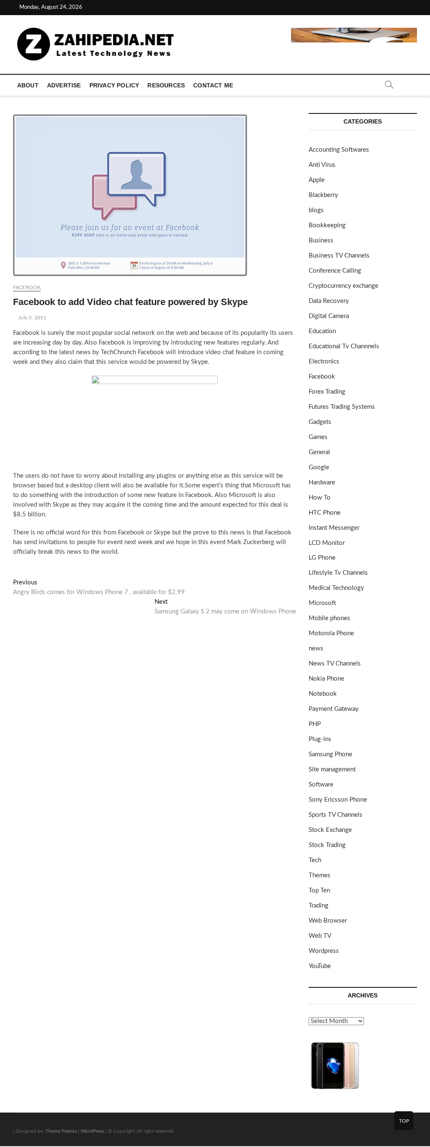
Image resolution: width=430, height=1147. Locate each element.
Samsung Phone (330, 754)
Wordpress (324, 951)
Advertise (64, 85)
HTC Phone (325, 513)
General (319, 452)
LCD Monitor (327, 543)
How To (319, 498)
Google (319, 467)
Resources (166, 85)
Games (318, 437)
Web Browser (328, 921)
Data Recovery (329, 301)
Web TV (320, 936)
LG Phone (322, 558)
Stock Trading (327, 845)
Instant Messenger (334, 528)
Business (321, 240)
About (28, 85)
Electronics (324, 361)
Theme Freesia (61, 1131)
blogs (316, 210)
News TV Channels (335, 663)
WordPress (92, 1131)
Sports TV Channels (335, 815)
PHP (315, 724)
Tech (315, 860)
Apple (317, 180)
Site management (332, 769)
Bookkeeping (327, 225)
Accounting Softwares (339, 150)
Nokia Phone (326, 679)
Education (322, 331)
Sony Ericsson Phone (338, 800)
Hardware (322, 482)
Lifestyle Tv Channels (338, 573)
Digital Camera (329, 316)
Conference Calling (335, 271)
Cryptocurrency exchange (343, 286)
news (316, 648)
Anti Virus (322, 165)
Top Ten (319, 890)
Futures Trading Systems (342, 407)
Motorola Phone (331, 633)
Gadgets (320, 422)
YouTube (320, 966)
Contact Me (213, 85)
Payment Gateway (334, 709)
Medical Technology (336, 588)
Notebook (323, 694)
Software (321, 784)
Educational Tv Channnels (344, 346)
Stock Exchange (330, 830)
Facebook (27, 287)
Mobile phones (329, 618)
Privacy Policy (114, 85)
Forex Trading (327, 392)
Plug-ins (320, 739)
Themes (319, 875)
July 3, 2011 (32, 317)
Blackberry (323, 195)
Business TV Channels (339, 256)
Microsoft (322, 603)
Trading (318, 905)
